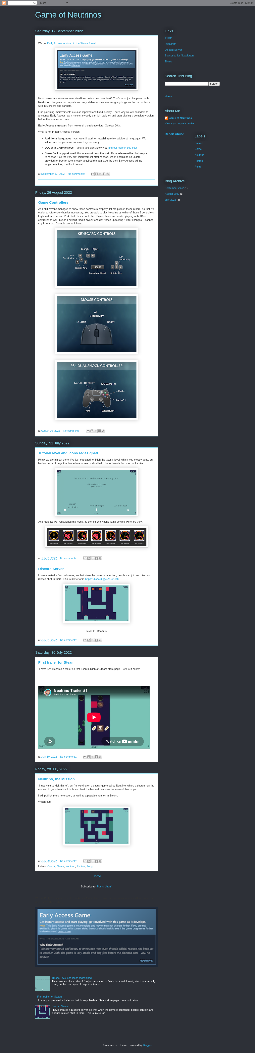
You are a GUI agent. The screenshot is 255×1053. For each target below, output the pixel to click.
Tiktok (168, 61)
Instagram (170, 43)
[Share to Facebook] (104, 174)
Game (60, 866)
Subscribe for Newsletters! (180, 55)
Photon (81, 866)
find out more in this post (122, 147)
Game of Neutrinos (180, 117)
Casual (51, 866)
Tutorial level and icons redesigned (68, 453)
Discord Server (51, 569)
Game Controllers (53, 202)
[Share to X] (100, 174)
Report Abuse (174, 134)
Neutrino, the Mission (56, 779)
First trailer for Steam (56, 662)
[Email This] (93, 174)
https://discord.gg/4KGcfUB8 (102, 578)
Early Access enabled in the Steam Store (71, 43)
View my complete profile (179, 123)
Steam (168, 37)
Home (96, 876)
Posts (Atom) (104, 886)
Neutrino (70, 866)
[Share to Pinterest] (108, 174)
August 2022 (172, 193)
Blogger (147, 1045)
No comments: (77, 173)
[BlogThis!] (96, 174)
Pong (89, 866)
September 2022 (174, 188)
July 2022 (170, 199)
